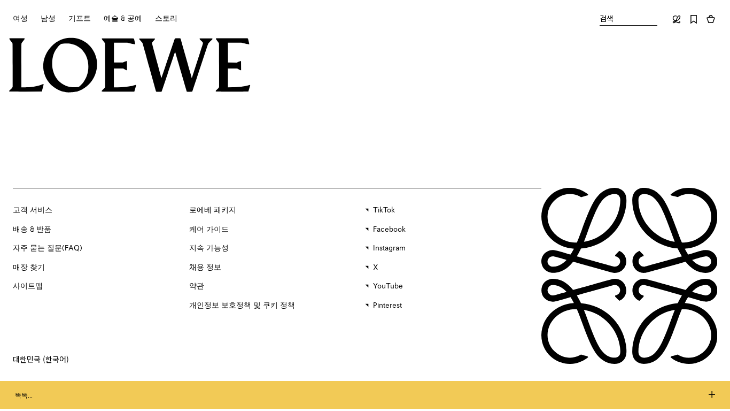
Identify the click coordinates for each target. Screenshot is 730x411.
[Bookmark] (693, 19)
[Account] (676, 19)
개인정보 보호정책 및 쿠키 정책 (242, 305)
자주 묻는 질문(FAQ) (47, 248)
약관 (196, 286)
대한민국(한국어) (41, 359)
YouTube (388, 286)
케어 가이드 (209, 229)
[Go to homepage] (130, 66)
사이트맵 (28, 286)
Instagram (389, 248)
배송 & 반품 (32, 229)
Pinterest (387, 305)
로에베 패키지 (212, 210)
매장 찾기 (29, 267)
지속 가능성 (209, 248)
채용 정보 (205, 267)
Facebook (389, 229)
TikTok (384, 210)
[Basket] (710, 19)
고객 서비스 (32, 210)
